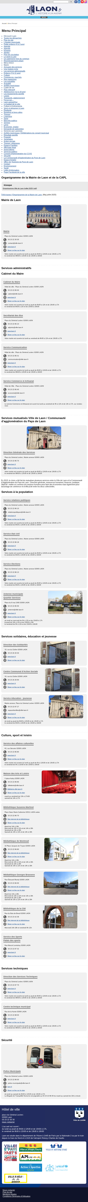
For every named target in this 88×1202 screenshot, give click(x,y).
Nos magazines (10, 79)
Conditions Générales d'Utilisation (16, 1196)
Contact (7, 164)
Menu (44, 17)
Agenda (7, 46)
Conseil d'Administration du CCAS (18, 154)
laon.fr (9, 1087)
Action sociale (9, 141)
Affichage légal (10, 147)
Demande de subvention (14, 129)
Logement (8, 117)
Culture (7, 75)
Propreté (7, 137)
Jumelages (8, 139)
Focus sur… (9, 100)
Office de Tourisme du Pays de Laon (18, 162)
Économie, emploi (11, 127)
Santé (6, 168)
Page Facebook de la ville (14, 172)
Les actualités (9, 81)
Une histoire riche (11, 69)
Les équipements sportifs (14, 94)
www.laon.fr (11, 247)
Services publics (10, 152)
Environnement (10, 166)
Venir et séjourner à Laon (14, 108)
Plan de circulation (11, 55)
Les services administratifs (14, 71)
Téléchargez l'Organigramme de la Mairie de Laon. (21, 195)
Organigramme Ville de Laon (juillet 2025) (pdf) (20, 188)
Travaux (7, 114)
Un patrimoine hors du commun (16, 59)
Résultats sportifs (11, 135)
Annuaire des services (13, 67)
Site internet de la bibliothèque (18, 819)
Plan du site (8, 40)
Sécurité (7, 156)
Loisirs (6, 96)
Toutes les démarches (13, 38)
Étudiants (7, 110)
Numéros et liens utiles (13, 112)
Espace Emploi (10, 160)
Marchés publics (10, 121)
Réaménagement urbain (13, 61)
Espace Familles (10, 145)
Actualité (7, 83)
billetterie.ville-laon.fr (14, 789)
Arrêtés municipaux (11, 86)
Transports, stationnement (14, 98)
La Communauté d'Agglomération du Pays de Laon (24, 158)
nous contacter (8, 1122)
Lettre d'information (11, 170)
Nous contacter (9, 1190)
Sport (6, 119)
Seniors (7, 123)
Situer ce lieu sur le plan (16, 250)
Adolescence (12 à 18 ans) (15, 92)
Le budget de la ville (12, 104)
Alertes (7, 53)
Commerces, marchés (13, 77)
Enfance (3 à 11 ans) (12, 73)
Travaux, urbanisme (12, 143)
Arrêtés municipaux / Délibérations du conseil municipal (26, 133)
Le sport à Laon (10, 57)
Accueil (4, 23)
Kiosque (7, 50)
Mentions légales (9, 1194)
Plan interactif (9, 90)
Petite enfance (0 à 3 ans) (14, 44)
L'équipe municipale (12, 42)
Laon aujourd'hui (10, 102)
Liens (6, 125)
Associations (9, 150)
